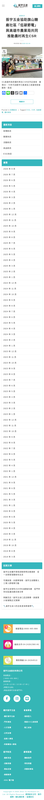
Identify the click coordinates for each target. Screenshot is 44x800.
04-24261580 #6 (31, 644)
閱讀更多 (22, 102)
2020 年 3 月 (9, 534)
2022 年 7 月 (9, 448)
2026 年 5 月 (9, 186)
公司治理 (7, 733)
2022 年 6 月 (9, 454)
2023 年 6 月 (9, 386)
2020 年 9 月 (9, 511)
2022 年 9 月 (9, 437)
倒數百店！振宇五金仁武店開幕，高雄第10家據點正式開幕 (21, 599)
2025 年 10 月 (10, 226)
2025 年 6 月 (9, 249)
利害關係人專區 (10, 744)
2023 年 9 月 (9, 369)
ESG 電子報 (9, 780)
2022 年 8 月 (9, 443)
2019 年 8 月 (9, 551)
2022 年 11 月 (9, 426)
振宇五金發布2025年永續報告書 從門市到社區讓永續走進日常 (21, 590)
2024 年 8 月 (9, 306)
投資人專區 (8, 739)
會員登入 (28, 716)
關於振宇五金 (9, 716)
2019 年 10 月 (10, 545)
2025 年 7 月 (9, 243)
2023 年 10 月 (10, 363)
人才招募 (7, 727)
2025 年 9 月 (9, 232)
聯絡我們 (28, 758)
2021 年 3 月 (9, 500)
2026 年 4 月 (9, 192)
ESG (28, 110)
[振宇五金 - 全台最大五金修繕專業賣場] (21, 5)
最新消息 (7, 758)
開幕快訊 (7, 137)
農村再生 (8, 112)
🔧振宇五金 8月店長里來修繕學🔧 (18, 606)
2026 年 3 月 (9, 197)
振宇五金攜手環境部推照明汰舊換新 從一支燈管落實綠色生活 (21, 573)
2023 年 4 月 (9, 397)
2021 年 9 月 (9, 483)
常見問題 (28, 763)
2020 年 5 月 (9, 523)
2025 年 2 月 (9, 272)
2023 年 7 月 (9, 380)
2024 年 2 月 (9, 340)
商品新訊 (7, 148)
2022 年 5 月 (9, 460)
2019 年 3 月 (9, 557)
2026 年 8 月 (9, 169)
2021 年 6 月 (9, 488)
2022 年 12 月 (10, 420)
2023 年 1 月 (9, 414)
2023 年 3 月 (9, 403)
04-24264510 (31, 660)
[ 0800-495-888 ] (10, 678)
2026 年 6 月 (9, 180)
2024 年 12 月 (10, 283)
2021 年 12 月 (10, 477)
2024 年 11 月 (9, 289)
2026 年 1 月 (9, 209)
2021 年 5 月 (9, 494)
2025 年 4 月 (9, 260)
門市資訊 (7, 722)
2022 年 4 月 (9, 466)
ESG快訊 (7, 154)
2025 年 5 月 (9, 254)
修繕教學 (7, 774)
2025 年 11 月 (9, 220)
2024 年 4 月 (9, 329)
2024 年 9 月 (9, 300)
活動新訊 (7, 142)
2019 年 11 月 (9, 540)
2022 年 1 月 (9, 471)
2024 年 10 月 (10, 294)
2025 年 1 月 (9, 277)
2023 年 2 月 (9, 408)
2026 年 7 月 (9, 175)
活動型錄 (7, 763)
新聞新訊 (7, 131)
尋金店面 (7, 769)
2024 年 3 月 (9, 334)
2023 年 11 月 (9, 357)
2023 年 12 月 (10, 351)
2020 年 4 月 (9, 528)
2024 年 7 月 (9, 311)
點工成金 (28, 727)
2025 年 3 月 (9, 266)
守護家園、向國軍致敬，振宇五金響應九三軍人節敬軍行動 (21, 581)
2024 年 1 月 (9, 346)
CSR (33, 110)
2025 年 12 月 (10, 215)
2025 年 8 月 (9, 237)
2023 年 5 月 (9, 391)
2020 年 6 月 (9, 517)
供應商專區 (28, 769)
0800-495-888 (31, 629)
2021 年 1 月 (9, 505)
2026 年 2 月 (9, 203)
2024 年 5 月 (9, 323)
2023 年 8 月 (9, 374)
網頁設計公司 (30, 794)
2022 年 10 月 (10, 431)
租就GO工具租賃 (31, 722)
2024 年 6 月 (9, 317)
